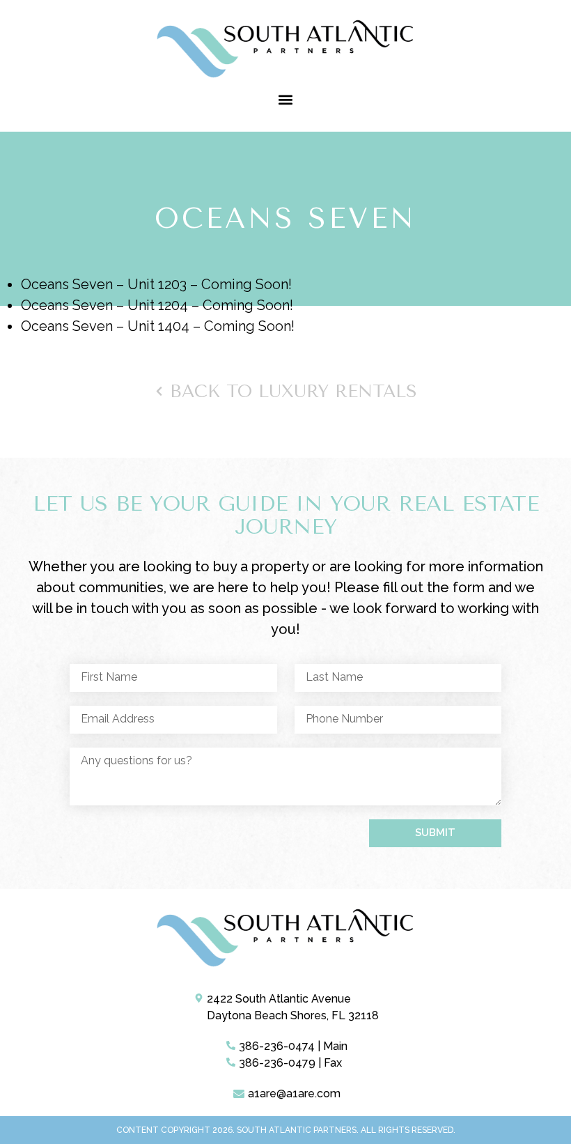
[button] (285, 99)
